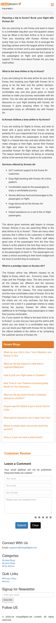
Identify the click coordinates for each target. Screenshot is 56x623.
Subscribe (7, 599)
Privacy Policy (10, 578)
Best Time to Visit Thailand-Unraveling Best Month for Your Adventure (26, 384)
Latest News (9, 563)
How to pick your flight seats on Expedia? (25, 375)
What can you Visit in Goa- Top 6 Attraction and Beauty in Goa (28, 353)
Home (6, 581)
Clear (35, 525)
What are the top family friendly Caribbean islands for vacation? (25, 396)
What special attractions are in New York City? (27, 417)
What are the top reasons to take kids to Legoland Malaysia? (24, 365)
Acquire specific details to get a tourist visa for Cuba (27, 407)
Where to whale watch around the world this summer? (26, 427)
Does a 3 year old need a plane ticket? (23, 437)
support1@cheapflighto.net (23, 547)
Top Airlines (9, 566)
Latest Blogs (9, 560)
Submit (21, 525)
